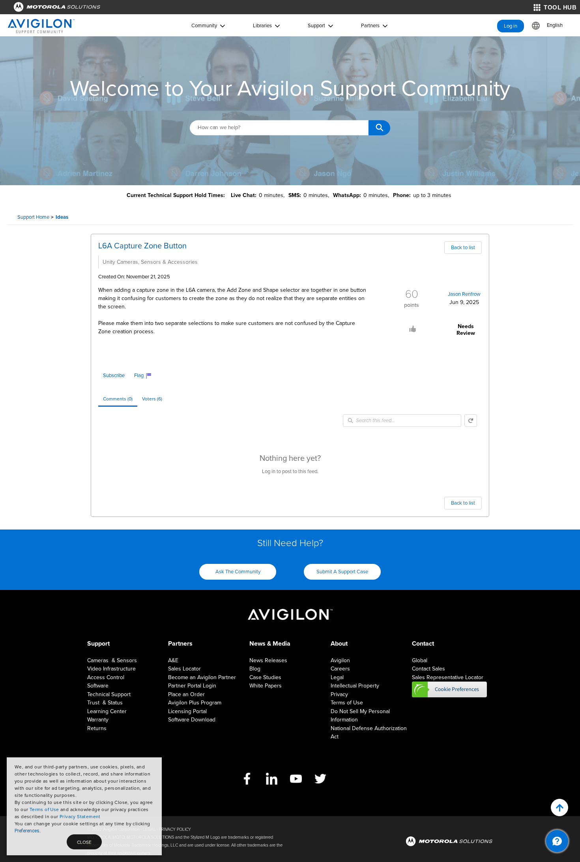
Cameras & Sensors (112, 660)
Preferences (27, 831)
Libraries (262, 26)
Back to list (463, 247)
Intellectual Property (355, 685)
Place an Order (186, 694)
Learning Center (107, 711)
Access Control (105, 677)
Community (204, 26)
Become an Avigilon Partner (202, 677)
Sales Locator (184, 668)
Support (316, 26)
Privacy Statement (80, 816)
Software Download (191, 719)
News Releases (268, 660)
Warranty (98, 719)
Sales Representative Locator (447, 677)
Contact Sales (428, 668)
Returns (97, 728)
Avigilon (340, 660)
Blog (254, 668)
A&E (173, 660)
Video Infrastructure (111, 668)
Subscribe (114, 375)
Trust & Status (105, 702)
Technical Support (109, 694)
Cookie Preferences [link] (449, 689)
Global (419, 660)
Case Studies (265, 677)
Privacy (339, 694)
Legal (337, 677)
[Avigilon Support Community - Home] (41, 26)
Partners (370, 26)
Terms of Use (44, 809)
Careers (340, 668)
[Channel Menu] (557, 841)
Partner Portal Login (192, 685)
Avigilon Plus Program (194, 702)
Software (98, 685)
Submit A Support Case (342, 572)
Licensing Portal (187, 711)
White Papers (265, 685)
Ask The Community (237, 572)
